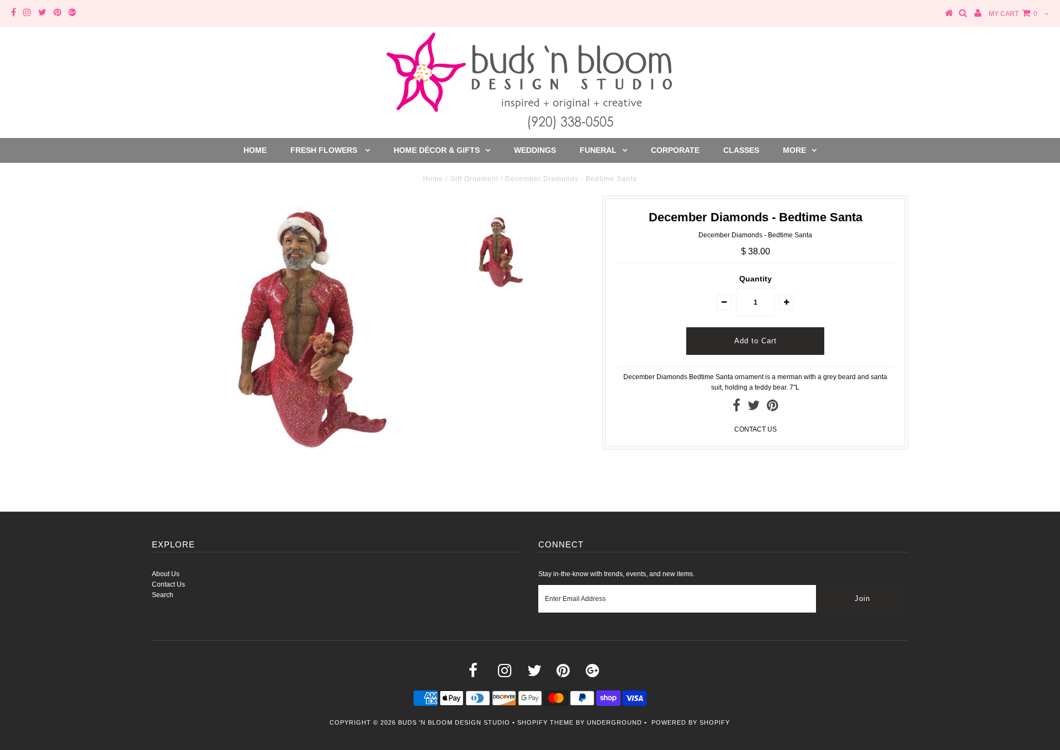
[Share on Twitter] (754, 408)
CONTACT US (755, 429)
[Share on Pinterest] (772, 408)
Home (255, 150)
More (794, 150)
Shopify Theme (545, 722)
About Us (165, 574)
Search (162, 595)
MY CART (1013, 14)
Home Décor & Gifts (437, 150)
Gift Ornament (474, 179)
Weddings (535, 150)
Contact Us (168, 584)
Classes (741, 150)
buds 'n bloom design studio (454, 722)
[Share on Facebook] (736, 408)
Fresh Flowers (324, 150)
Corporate (675, 150)
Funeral (598, 150)
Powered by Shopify (690, 722)
